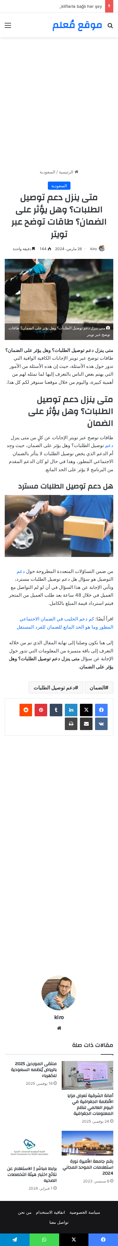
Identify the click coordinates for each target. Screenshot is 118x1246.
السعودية (47, 171)
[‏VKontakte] (101, 724)
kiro (93, 248)
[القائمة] (8, 27)
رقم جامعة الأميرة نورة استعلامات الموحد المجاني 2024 (88, 1167)
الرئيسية (67, 171)
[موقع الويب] (59, 1028)
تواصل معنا (59, 1222)
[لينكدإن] (71, 710)
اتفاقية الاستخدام (50, 1212)
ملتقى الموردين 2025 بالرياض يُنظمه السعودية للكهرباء (34, 1070)
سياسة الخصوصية (85, 1212)
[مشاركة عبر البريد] (86, 724)
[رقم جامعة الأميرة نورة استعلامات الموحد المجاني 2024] (88, 1143)
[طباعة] (71, 724)
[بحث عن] (110, 27)
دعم (109, 445)
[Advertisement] (59, 105)
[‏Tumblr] (56, 710)
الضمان (97, 687)
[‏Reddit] (26, 710)
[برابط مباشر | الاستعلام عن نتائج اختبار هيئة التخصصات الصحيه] (31, 1147)
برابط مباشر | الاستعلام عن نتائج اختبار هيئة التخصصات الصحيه (32, 1175)
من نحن (24, 1212)
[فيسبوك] (101, 710)
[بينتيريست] (41, 710)
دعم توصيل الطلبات (54, 687)
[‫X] (86, 710)
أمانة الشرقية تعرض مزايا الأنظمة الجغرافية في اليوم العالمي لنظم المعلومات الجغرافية (90, 1105)
